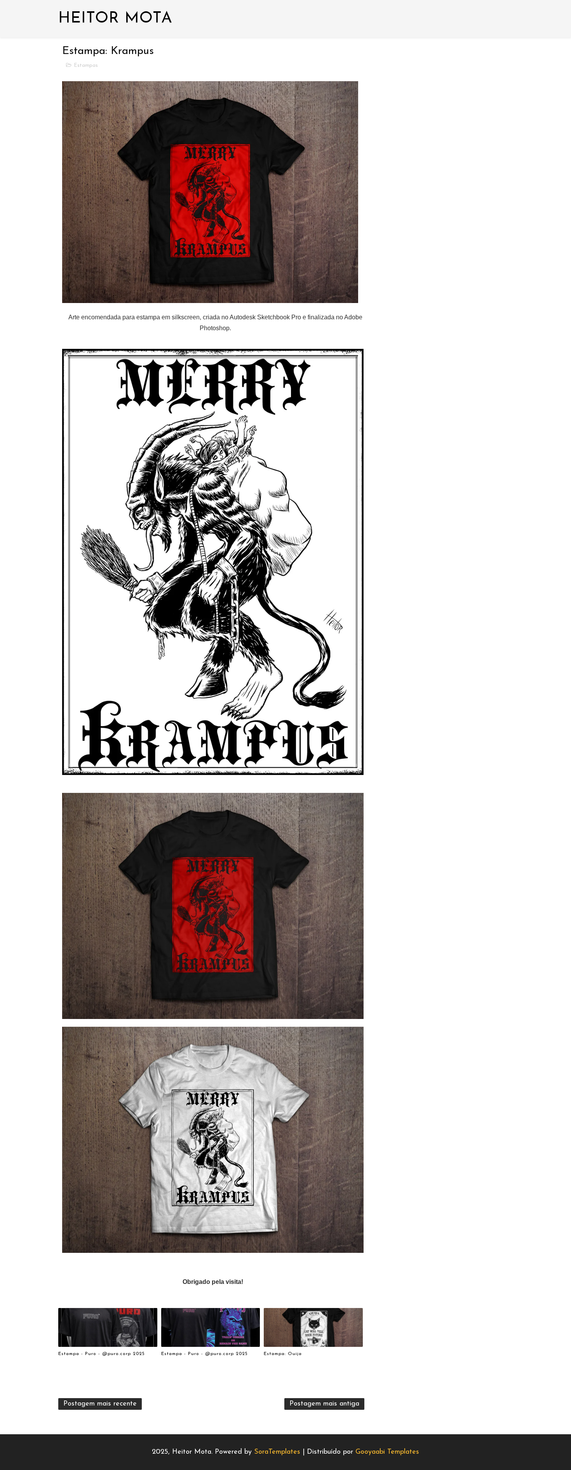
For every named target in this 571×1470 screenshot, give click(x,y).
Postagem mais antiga (324, 1403)
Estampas (86, 65)
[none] (497, 1449)
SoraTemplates (277, 1452)
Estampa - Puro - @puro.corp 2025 (101, 1354)
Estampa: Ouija (283, 1354)
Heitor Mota (115, 18)
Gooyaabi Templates (387, 1452)
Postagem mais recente (100, 1403)
